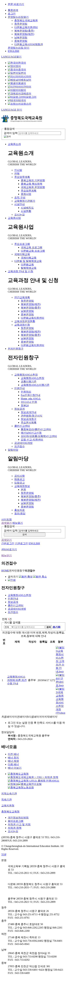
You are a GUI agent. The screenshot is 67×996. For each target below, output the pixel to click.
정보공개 (19, 408)
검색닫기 (6, 540)
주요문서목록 (28, 422)
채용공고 (19, 479)
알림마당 (13, 449)
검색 (24, 534)
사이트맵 (6, 519)
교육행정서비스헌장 (26, 374)
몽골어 (22, 83)
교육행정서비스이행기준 (35, 385)
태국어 (22, 100)
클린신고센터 (22, 426)
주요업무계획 (22, 177)
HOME (5, 570)
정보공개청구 (28, 419)
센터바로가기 (9, 549)
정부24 (25, 405)
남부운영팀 (20, 37)
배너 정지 (13, 757)
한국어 (22, 62)
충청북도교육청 (10, 811)
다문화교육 (27, 264)
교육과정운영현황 (24, 321)
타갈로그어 (29, 97)
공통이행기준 (28, 381)
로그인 (12, 13)
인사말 (18, 170)
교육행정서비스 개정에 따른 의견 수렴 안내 (17, 680)
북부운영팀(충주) (24, 30)
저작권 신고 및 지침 (19, 824)
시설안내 (19, 204)
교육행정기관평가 (24, 200)
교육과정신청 (22, 324)
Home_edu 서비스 (31, 398)
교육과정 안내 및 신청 (20, 271)
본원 (23, 489)
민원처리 (26, 391)
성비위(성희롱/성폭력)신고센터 (39, 436)
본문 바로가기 (16, 4)
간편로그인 (7, 543)
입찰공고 (19, 482)
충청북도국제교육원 (26, 20)
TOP (3, 854)
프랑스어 (26, 103)
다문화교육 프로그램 (33, 250)
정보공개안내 (28, 412)
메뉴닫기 (6, 555)
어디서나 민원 (29, 402)
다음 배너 (13, 764)
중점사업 (26, 194)
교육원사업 (14, 218)
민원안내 (19, 388)
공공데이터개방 (23, 443)
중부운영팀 (20, 41)
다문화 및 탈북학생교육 (28, 261)
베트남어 (26, 79)
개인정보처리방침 (18, 817)
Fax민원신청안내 (30, 395)
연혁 (17, 173)
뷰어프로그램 (15, 821)
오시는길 (19, 214)
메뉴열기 (17, 523)
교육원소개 (14, 144)
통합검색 (13, 10)
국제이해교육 (22, 254)
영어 (18, 66)
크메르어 (26, 93)
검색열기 (6, 523)
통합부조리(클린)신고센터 (36, 429)
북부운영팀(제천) (24, 34)
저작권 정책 (14, 827)
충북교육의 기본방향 (33, 180)
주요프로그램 (22, 244)
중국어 (22, 69)
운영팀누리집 (18, 17)
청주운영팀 (20, 23)
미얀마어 (26, 86)
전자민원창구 (15, 348)
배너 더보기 (14, 767)
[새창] (18, 773)
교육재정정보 (22, 486)
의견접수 (19, 446)
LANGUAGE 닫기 (11, 109)
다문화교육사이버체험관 (28, 44)
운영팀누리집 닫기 (18, 47)
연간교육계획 (22, 297)
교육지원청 (7, 805)
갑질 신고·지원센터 (32, 439)
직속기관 (6, 799)
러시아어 (26, 76)
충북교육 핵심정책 (31, 183)
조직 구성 (19, 197)
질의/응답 (19, 513)
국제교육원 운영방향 (33, 187)
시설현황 (26, 211)
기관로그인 (21, 543)
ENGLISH (13, 51)
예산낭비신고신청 (31, 432)
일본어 (22, 73)
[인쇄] (12, 580)
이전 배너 (13, 754)
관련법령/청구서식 (31, 415)
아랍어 (22, 90)
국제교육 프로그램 (31, 247)
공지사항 (19, 475)
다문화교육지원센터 (26, 27)
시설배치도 (27, 207)
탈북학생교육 (28, 268)
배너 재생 (13, 761)
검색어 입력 (11, 133)
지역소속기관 (9, 793)
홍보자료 (19, 510)
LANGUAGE (11, 56)
